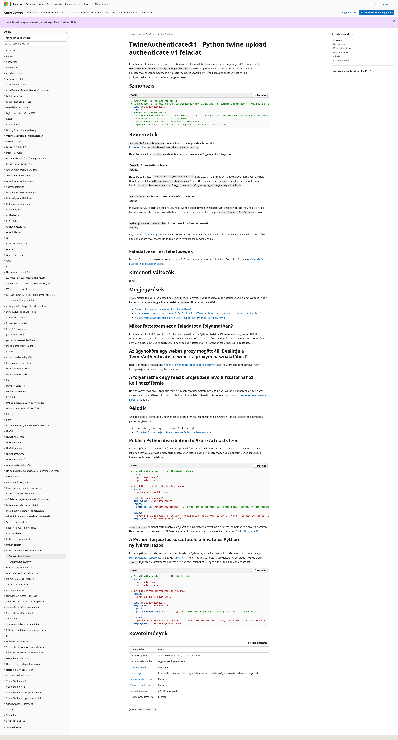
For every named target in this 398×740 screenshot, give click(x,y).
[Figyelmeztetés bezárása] (394, 20)
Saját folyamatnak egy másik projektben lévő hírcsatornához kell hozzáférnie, (180, 317)
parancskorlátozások (141, 679)
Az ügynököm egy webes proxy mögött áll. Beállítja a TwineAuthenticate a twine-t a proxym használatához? (198, 313)
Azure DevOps (146, 34)
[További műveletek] (266, 34)
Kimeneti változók (342, 48)
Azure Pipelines (166, 34)
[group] (199, 113)
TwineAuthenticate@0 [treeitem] (20, 561)
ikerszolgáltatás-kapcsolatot (145, 557)
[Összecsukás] (66, 31)
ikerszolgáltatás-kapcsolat (149, 234)
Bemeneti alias (137, 147)
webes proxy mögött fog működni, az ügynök (190, 364)
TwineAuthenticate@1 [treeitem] (20, 556)
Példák (336, 56)
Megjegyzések (340, 52)
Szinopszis (338, 40)
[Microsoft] (6, 4)
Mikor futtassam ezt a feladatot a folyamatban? (163, 309)
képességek (136, 673)
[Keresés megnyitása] (376, 4)
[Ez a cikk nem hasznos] (374, 71)
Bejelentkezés (387, 3)
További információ (247, 531)
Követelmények (138, 667)
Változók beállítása (140, 685)
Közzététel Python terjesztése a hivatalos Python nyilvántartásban (173, 432)
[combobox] (35, 37)
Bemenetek (339, 44)
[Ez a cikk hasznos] (370, 71)
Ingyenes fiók (348, 12)
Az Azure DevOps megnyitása (377, 12)
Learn (133, 34)
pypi (178, 557)
